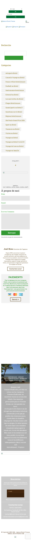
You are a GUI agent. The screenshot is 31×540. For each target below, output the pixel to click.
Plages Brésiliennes (13, 103)
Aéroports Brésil (11, 73)
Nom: (3, 194)
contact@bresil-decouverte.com (17, 4)
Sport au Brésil (11, 125)
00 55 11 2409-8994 (20, 2)
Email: (3, 203)
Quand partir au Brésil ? (14, 108)
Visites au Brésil (12, 133)
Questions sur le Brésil (14, 112)
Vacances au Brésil (13, 129)
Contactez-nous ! (15, 269)
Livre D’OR (15, 343)
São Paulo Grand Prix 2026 (15, 120)
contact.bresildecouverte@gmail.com (15, 5)
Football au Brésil (12, 86)
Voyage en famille (12, 151)
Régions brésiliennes (13, 116)
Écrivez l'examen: (7, 212)
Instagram (15, 525)
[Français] (22, 26)
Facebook (11, 525)
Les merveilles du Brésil (14, 99)
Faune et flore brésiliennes (15, 82)
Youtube (19, 525)
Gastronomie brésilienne (15, 90)
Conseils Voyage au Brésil (15, 78)
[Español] (9, 26)
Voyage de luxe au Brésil (15, 146)
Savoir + (15, 299)
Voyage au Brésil (12, 138)
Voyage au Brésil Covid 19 (15, 142)
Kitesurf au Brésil (12, 95)
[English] (15, 26)
